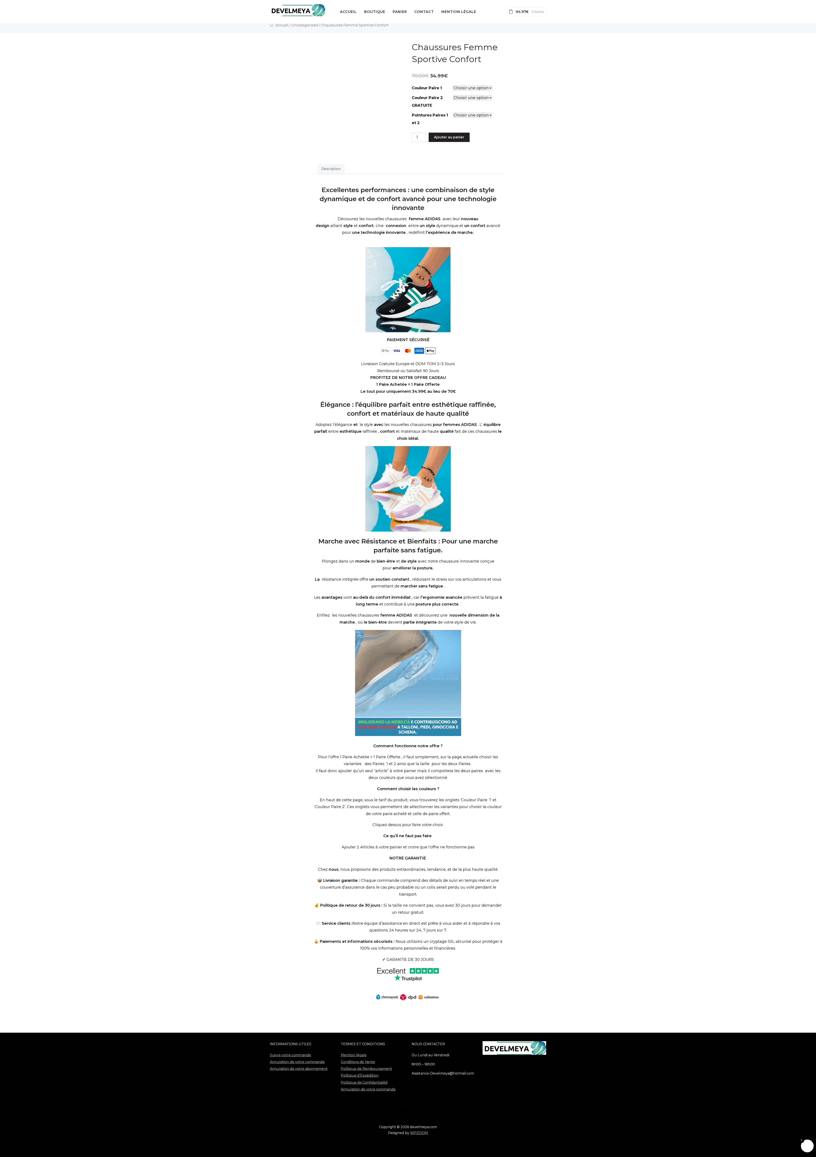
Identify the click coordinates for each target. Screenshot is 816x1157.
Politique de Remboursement (366, 1069)
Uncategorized (304, 25)
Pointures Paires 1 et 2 (430, 119)
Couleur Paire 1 (427, 88)
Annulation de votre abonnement (299, 1069)
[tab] (331, 169)
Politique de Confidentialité (364, 1082)
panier (400, 12)
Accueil (348, 12)
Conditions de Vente (358, 1062)
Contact (424, 12)
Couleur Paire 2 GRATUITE (427, 101)
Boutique (374, 12)
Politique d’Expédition (359, 1075)
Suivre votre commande (290, 1055)
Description (331, 169)
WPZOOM (419, 1133)
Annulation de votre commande (297, 1062)
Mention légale (458, 12)
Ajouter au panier (449, 137)
